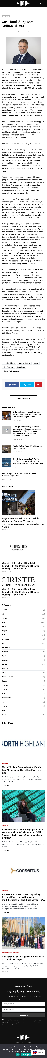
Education (5, 639)
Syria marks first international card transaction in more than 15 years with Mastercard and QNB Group (27, 414)
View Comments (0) (23, 398)
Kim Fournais (8, 367)
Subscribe (22, 1015)
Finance (5, 652)
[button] (3, 3)
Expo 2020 (5, 647)
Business (6, 16)
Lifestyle (5, 668)
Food (4, 656)
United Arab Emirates (11, 371)
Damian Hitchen (24, 363)
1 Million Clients (9, 363)
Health (4, 664)
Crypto (4, 626)
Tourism (5, 706)
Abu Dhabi (5, 610)
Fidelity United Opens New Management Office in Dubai (29, 447)
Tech (3, 702)
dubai (36, 363)
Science (4, 681)
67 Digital (28, 1042)
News (4, 673)
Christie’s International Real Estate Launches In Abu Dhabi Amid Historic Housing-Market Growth (20, 565)
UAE (3, 710)
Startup (4, 693)
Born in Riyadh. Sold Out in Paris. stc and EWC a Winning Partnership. (21, 474)
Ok (18, 1055)
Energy (4, 643)
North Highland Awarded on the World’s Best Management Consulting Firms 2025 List (22, 770)
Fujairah (5, 660)
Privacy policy (26, 1055)
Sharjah (5, 685)
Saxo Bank (21, 367)
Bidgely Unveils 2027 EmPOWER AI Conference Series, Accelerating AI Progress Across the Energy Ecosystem (28, 461)
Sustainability (6, 698)
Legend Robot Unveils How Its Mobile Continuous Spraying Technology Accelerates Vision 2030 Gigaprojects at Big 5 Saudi (23, 522)
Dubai (4, 635)
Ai (3, 614)
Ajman (4, 618)
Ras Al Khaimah (7, 677)
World (4, 714)
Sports (4, 689)
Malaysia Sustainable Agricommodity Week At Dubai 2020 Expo (23, 958)
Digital (4, 631)
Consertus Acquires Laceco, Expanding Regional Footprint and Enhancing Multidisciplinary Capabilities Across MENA (23, 897)
